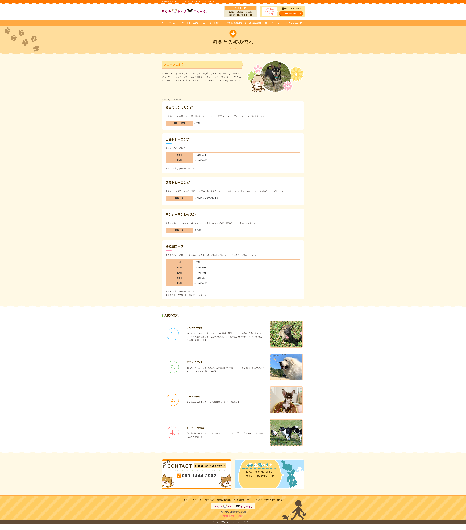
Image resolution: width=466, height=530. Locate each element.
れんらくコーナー (296, 22)
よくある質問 (255, 22)
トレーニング (193, 22)
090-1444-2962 (292, 8)
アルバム (275, 22)
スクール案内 (213, 22)
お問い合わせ (292, 13)
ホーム (172, 22)
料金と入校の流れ (234, 22)
